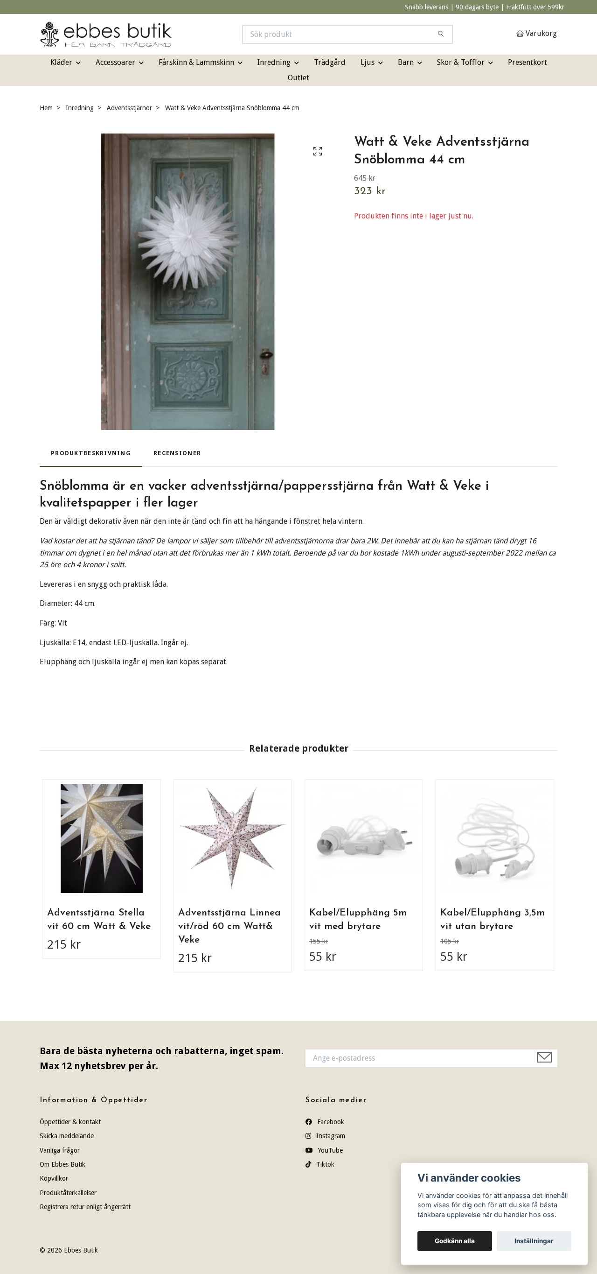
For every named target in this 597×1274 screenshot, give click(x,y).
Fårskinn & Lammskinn (196, 62)
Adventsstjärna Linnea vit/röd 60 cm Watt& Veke (229, 926)
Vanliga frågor (60, 1150)
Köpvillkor (54, 1178)
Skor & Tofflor (461, 62)
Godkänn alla (455, 1241)
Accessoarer (115, 62)
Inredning (274, 62)
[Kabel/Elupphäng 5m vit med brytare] (363, 838)
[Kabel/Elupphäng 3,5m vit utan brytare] (494, 838)
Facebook (329, 1122)
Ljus (368, 62)
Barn (406, 62)
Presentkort (527, 62)
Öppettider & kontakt (70, 1122)
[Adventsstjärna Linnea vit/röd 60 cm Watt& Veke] (232, 838)
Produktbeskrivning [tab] (91, 453)
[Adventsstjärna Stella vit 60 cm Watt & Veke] (101, 838)
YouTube (329, 1150)
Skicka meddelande (67, 1136)
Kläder (61, 62)
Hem (46, 108)
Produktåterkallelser (68, 1193)
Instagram (329, 1136)
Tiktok (324, 1164)
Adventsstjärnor (129, 108)
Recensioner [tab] (177, 453)
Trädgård (330, 62)
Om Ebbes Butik (62, 1164)
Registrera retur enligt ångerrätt (85, 1207)
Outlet (298, 77)
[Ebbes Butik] (169, 34)
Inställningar (534, 1241)
